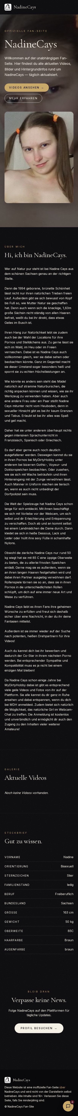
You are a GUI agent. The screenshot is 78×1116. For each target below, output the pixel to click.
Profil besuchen (39, 1028)
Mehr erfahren (23, 98)
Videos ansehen (26, 87)
